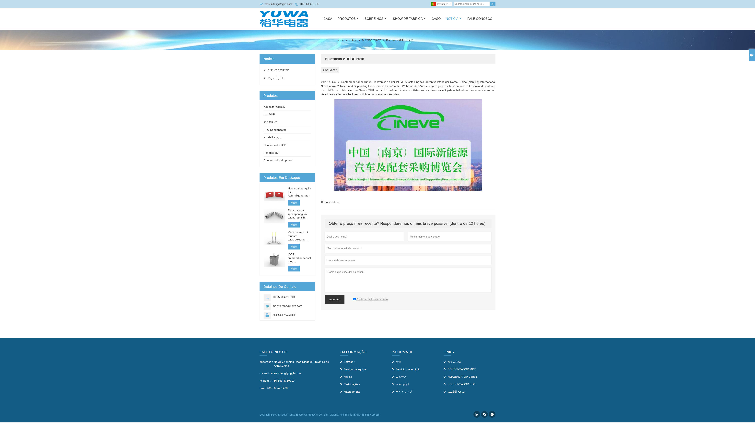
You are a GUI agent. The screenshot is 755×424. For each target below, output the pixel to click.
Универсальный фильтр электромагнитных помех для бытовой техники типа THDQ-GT (299, 236)
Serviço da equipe (355, 369)
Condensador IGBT (276, 145)
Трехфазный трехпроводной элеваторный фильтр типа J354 (299, 214)
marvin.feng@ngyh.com (278, 4)
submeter (335, 299)
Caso (436, 18)
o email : (265, 373)
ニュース (401, 376)
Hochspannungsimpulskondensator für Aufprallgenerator (299, 192)
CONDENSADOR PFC (461, 384)
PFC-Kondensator (275, 129)
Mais (294, 202)
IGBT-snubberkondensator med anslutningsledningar (299, 258)
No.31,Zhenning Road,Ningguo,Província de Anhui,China (301, 363)
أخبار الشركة (276, 78)
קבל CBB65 (454, 361)
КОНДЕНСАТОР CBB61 (462, 376)
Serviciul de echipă (407, 369)
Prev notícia (330, 202)
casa (341, 40)
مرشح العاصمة (272, 137)
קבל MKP (269, 114)
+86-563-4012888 (284, 314)
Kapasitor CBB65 (274, 106)
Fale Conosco (479, 18)
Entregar (349, 361)
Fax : (263, 388)
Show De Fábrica (408, 18)
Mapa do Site (352, 391)
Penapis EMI (271, 152)
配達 (398, 361)
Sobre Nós (374, 18)
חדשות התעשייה (371, 40)
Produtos (347, 18)
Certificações (352, 384)
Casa (327, 18)
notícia (353, 40)
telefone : (265, 380)
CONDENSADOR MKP (461, 369)
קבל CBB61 (271, 122)
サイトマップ (404, 391)
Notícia (452, 18)
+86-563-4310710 (309, 4)
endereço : (266, 361)
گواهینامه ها (402, 384)
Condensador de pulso (278, 160)
